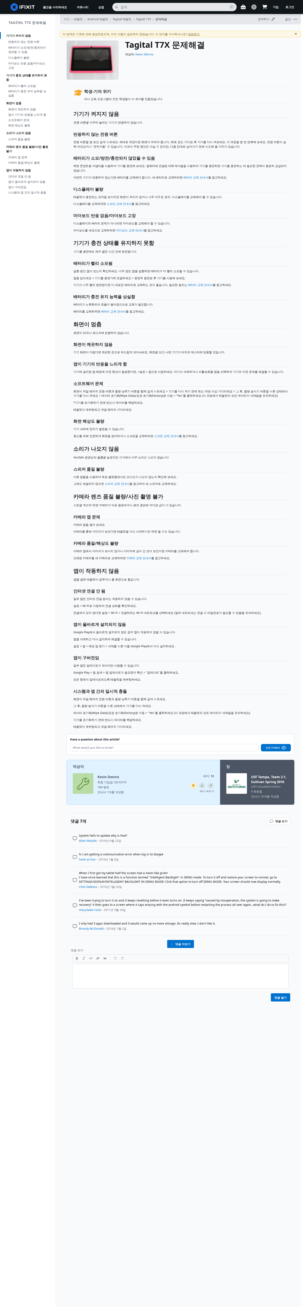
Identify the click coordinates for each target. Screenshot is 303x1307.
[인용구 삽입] (105, 958)
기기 (66, 19)
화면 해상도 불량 (19, 125)
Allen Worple (88, 841)
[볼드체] (77, 958)
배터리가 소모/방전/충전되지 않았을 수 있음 (27, 49)
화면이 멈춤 (13, 103)
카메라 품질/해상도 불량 (24, 162)
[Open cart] (265, 7)
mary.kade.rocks (90, 910)
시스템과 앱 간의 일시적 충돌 (27, 192)
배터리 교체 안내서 (195, 177)
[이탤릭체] (84, 958)
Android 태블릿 (97, 19)
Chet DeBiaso (88, 887)
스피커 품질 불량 (19, 139)
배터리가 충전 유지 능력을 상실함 (27, 93)
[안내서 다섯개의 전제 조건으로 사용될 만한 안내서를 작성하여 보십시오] (193, 785)
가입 (276, 7)
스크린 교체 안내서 (119, 204)
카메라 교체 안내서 (139, 558)
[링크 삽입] (98, 958)
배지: (208, 776)
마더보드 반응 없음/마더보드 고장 (27, 65)
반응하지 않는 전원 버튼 (24, 42)
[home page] (23, 7)
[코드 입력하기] (91, 958)
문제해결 (161, 19)
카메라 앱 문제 (17, 157)
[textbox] (180, 976)
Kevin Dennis (144, 54)
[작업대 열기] (243, 7)
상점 (101, 7)
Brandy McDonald (91, 928)
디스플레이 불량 (18, 57)
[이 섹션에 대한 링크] (71, 114)
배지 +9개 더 (207, 791)
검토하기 (194, 34)
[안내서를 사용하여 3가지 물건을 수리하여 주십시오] (202, 785)
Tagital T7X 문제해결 (27, 22)
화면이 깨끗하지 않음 (22, 109)
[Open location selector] (254, 7)
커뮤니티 (82, 7)
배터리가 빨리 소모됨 (22, 86)
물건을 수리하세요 (55, 7)
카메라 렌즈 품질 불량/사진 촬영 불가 (27, 149)
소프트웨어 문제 (18, 120)
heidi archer (87, 859)
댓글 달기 (280, 997)
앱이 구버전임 (17, 187)
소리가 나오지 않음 (18, 133)
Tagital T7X (143, 19)
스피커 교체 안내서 (117, 484)
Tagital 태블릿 (122, 19)
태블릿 (78, 19)
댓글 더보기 (182, 944)
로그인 (289, 7)
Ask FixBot (273, 748)
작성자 (78, 766)
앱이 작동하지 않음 (18, 170)
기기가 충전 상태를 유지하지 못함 (26, 77)
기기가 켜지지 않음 (18, 35)
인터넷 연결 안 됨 (19, 176)
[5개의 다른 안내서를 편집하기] (210, 785)
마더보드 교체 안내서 (130, 230)
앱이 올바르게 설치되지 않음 (26, 182)
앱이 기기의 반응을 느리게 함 (27, 115)
